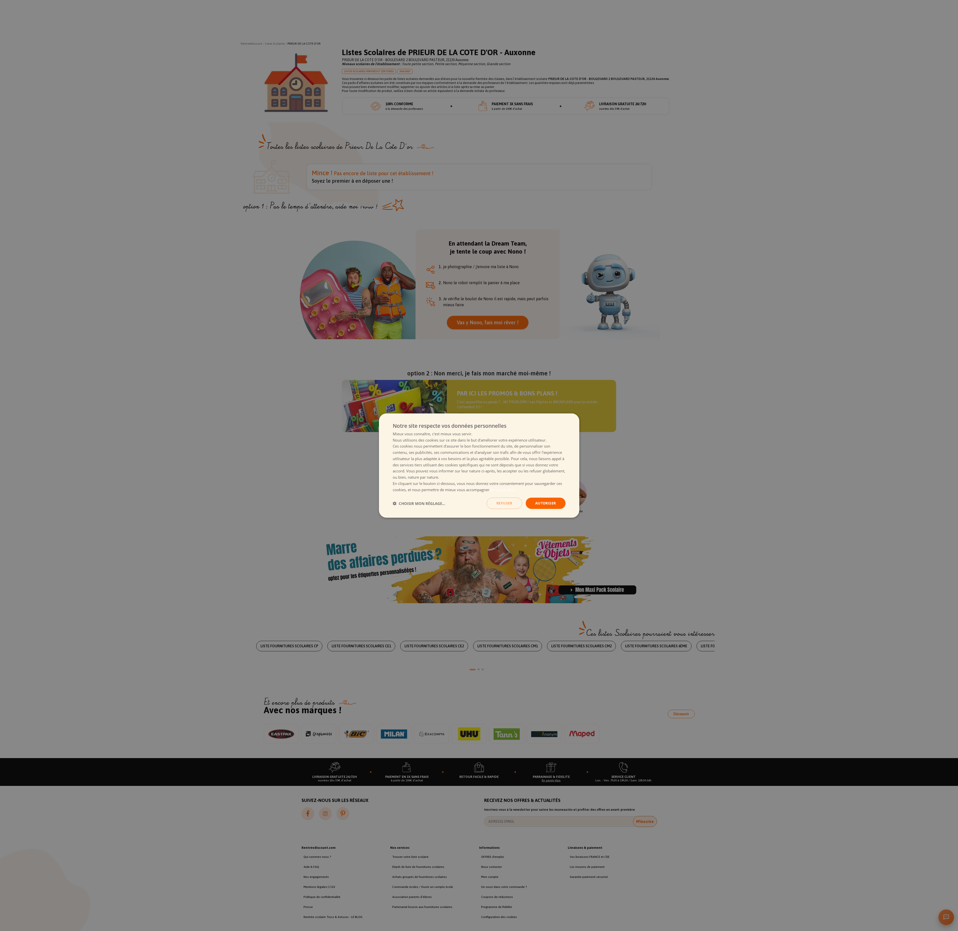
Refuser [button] (504, 503)
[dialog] (479, 465)
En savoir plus (502, 489)
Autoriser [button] (545, 503)
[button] (419, 503)
